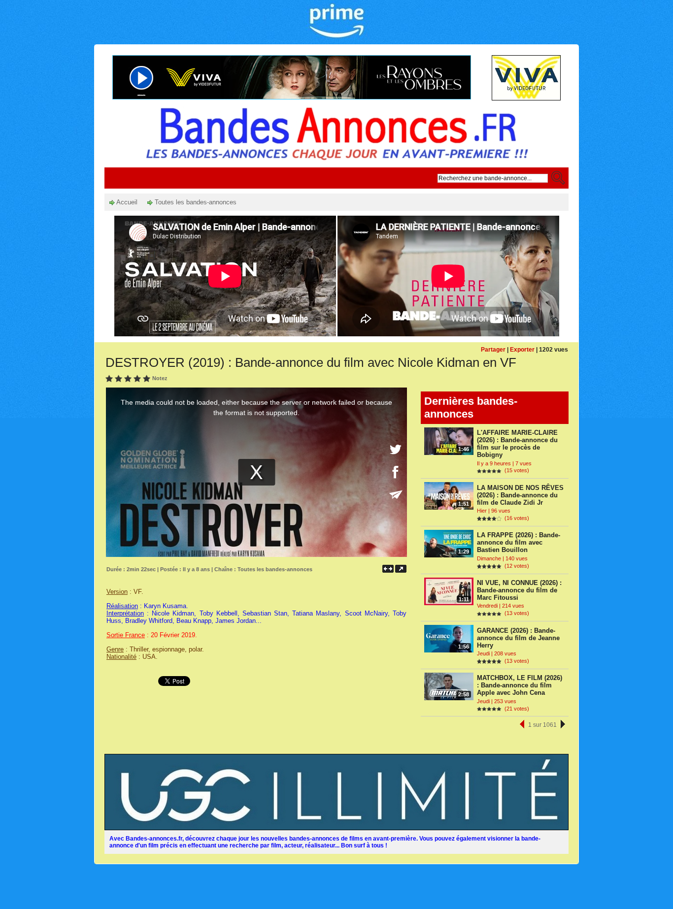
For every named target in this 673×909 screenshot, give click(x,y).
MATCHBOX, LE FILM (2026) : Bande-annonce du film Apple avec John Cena (519, 685)
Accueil (126, 202)
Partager (493, 349)
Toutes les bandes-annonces (194, 202)
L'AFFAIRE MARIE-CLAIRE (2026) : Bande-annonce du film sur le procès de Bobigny (517, 443)
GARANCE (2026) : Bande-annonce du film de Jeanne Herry (518, 638)
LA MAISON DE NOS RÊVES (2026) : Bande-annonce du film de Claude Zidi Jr (520, 495)
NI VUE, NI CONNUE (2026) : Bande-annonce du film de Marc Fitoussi (519, 590)
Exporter (522, 349)
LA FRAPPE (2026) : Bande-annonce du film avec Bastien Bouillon (518, 542)
